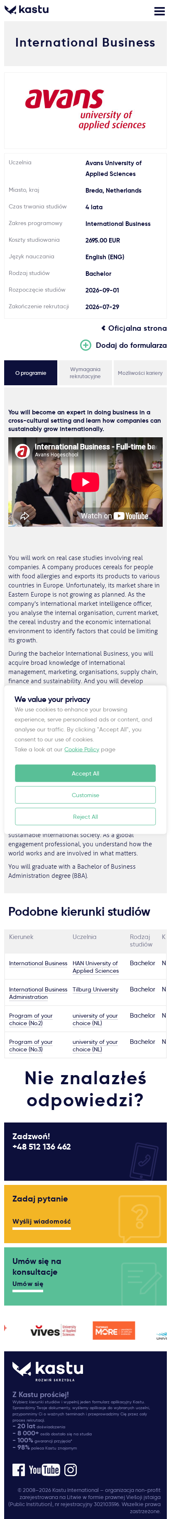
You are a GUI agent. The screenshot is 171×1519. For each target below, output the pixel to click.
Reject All (85, 816)
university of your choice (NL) (95, 1019)
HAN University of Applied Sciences (96, 966)
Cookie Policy (81, 749)
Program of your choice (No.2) (31, 1019)
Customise (85, 794)
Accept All (85, 773)
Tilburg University (95, 989)
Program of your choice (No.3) (31, 1045)
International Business (38, 963)
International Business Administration (38, 993)
